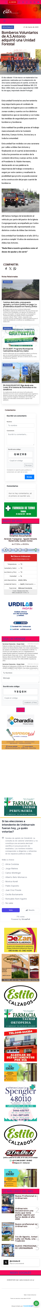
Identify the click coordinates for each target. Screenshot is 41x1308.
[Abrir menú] (4, 21)
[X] (23, 2)
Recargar (28, 465)
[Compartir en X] (10, 269)
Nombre (9, 421)
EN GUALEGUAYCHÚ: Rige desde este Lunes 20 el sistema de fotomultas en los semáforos (19, 387)
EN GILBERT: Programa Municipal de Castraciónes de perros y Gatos (18, 350)
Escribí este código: (14, 449)
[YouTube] (38, 2)
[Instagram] (30, 2)
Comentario (10, 430)
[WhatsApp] (19, 2)
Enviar (29, 477)
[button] (6, 2)
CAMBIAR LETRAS (30, 702)
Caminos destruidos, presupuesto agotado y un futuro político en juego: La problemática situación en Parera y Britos (20, 304)
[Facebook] (27, 2)
